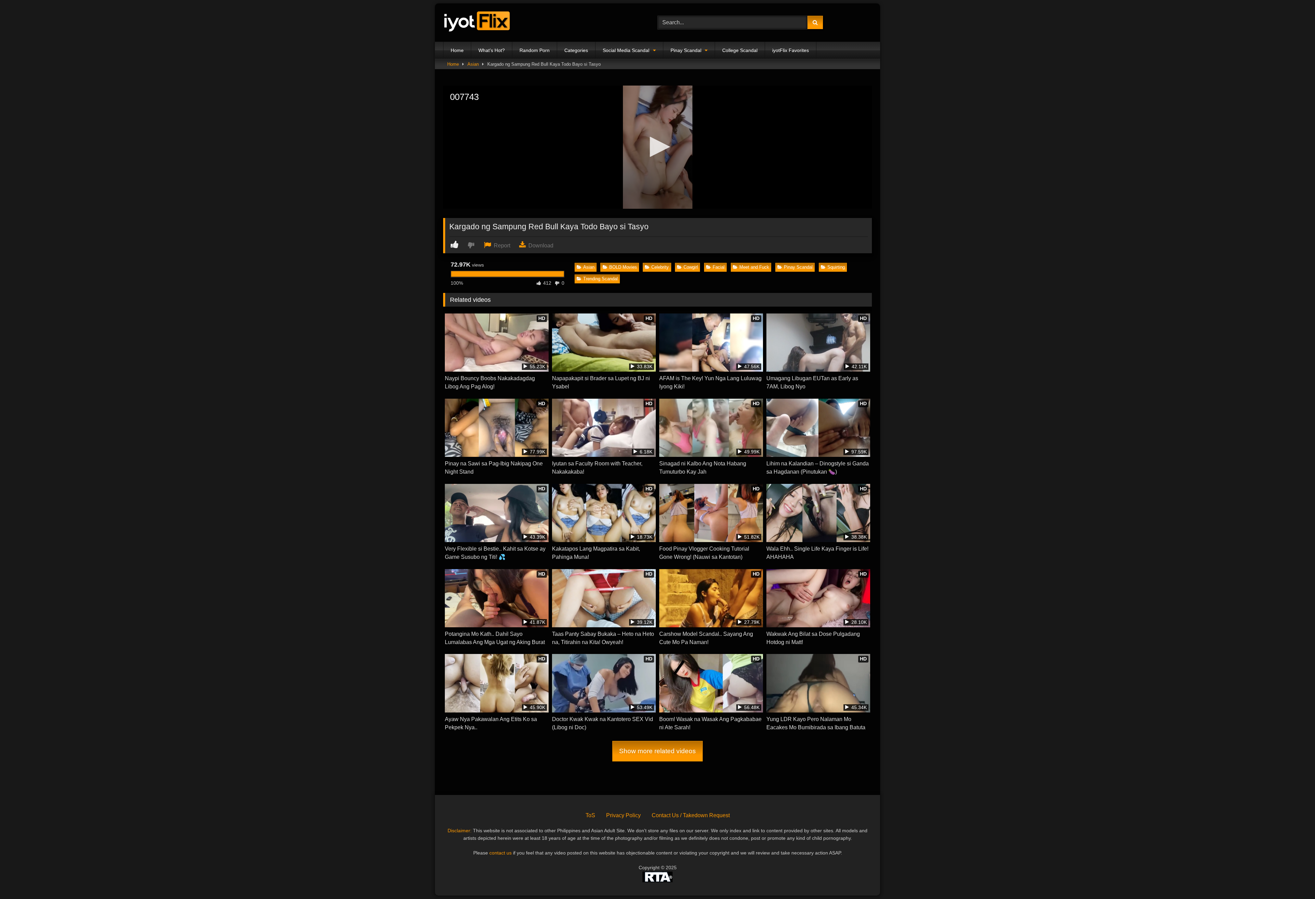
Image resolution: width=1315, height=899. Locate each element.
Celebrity (660, 267)
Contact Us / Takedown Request (691, 815)
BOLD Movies (623, 267)
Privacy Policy (623, 815)
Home (457, 50)
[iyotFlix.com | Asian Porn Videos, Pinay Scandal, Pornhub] (477, 22)
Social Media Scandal (626, 50)
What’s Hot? (491, 50)
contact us (500, 853)
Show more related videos (657, 751)
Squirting (836, 267)
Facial (719, 267)
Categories (576, 50)
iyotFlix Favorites (790, 50)
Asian (473, 64)
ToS (590, 815)
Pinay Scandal (686, 50)
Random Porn (534, 50)
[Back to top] (1293, 878)
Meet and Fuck (754, 267)
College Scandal (739, 50)
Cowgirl (691, 267)
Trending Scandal (600, 278)
